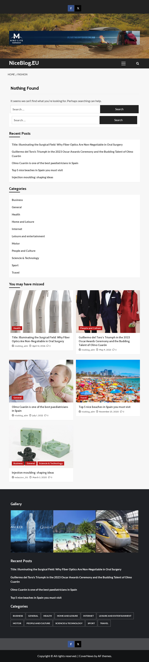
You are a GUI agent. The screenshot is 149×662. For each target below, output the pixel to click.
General (17, 207)
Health (16, 214)
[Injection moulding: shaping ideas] (41, 446)
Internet (17, 229)
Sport (15, 265)
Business (17, 199)
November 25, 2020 (109, 411)
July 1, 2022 (37, 415)
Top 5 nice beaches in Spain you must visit (37, 170)
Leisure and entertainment (28, 236)
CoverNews (86, 656)
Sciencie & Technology (25, 258)
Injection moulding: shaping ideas (32, 177)
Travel (15, 272)
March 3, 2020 (40, 477)
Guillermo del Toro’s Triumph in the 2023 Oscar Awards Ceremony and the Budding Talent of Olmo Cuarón (72, 154)
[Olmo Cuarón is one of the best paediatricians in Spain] (41, 381)
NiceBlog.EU (24, 63)
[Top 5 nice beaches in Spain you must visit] (108, 381)
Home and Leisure (23, 221)
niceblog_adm (21, 346)
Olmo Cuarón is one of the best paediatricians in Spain (45, 163)
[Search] (137, 63)
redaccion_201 (21, 477)
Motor (16, 243)
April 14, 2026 (38, 346)
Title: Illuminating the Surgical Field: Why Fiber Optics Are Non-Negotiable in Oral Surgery (67, 144)
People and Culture (23, 250)
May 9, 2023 (105, 349)
